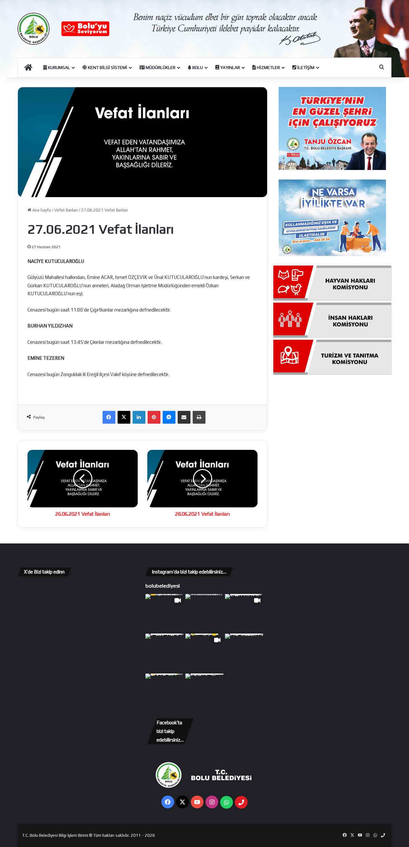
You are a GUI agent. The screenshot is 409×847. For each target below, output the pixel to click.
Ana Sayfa (41, 210)
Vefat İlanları (66, 210)
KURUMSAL (58, 67)
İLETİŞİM (305, 67)
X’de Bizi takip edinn (44, 571)
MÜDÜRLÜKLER (160, 67)
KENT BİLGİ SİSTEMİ (107, 67)
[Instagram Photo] (204, 613)
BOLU (197, 67)
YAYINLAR (229, 67)
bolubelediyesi (162, 585)
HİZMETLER (268, 67)
